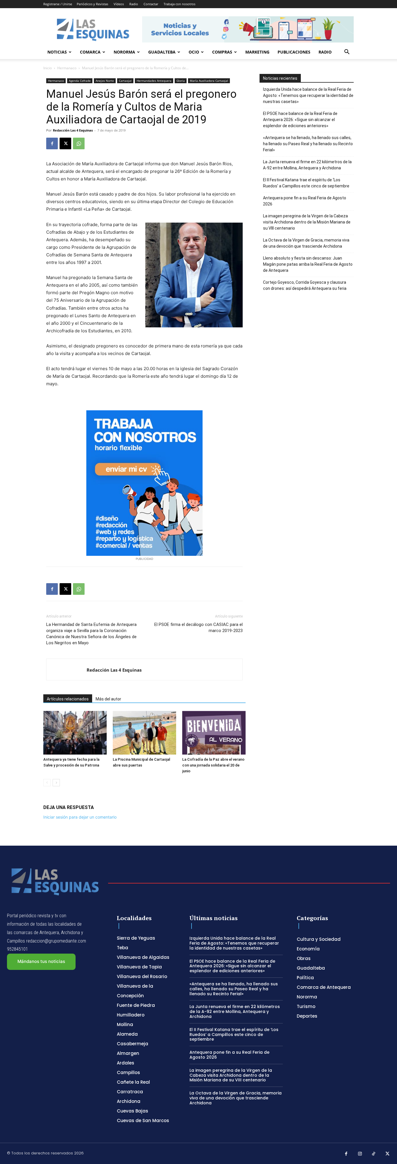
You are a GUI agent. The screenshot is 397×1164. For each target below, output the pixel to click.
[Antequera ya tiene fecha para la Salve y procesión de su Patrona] (75, 733)
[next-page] (56, 782)
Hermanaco (66, 67)
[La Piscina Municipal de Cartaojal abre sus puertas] (144, 733)
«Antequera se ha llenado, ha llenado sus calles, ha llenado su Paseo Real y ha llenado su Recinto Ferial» (308, 143)
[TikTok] (373, 1154)
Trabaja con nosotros (179, 4)
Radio (133, 4)
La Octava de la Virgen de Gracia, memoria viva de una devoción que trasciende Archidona (306, 243)
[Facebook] (52, 143)
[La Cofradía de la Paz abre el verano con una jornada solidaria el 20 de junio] (214, 733)
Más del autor (108, 699)
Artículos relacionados (68, 699)
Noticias (57, 52)
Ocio (194, 52)
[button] (347, 52)
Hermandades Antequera (154, 81)
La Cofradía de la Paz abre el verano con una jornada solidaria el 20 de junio (213, 765)
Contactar (151, 4)
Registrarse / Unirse (57, 4)
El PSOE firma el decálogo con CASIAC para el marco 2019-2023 (198, 627)
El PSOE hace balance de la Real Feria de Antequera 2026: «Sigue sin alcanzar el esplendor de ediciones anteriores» (300, 119)
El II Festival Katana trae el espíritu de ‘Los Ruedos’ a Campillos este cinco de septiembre (306, 183)
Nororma (124, 52)
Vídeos (119, 4)
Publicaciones (294, 52)
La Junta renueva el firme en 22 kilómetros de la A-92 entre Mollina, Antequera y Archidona (307, 164)
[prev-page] (47, 782)
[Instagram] (360, 1154)
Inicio (47, 67)
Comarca (90, 52)
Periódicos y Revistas (92, 4)
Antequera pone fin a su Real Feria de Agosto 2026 (304, 201)
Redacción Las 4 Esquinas (73, 130)
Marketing (257, 52)
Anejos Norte (105, 81)
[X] (65, 143)
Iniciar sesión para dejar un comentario (80, 817)
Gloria (180, 81)
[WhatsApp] (79, 143)
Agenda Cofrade (80, 81)
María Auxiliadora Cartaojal (209, 81)
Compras (222, 52)
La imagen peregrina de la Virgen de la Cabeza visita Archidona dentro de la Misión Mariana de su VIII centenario (306, 222)
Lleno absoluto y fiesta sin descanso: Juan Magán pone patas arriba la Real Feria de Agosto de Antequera (308, 264)
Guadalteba (162, 52)
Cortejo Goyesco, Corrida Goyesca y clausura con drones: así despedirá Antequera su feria (304, 285)
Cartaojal (125, 81)
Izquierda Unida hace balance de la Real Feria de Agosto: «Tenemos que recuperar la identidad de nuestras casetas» (308, 95)
